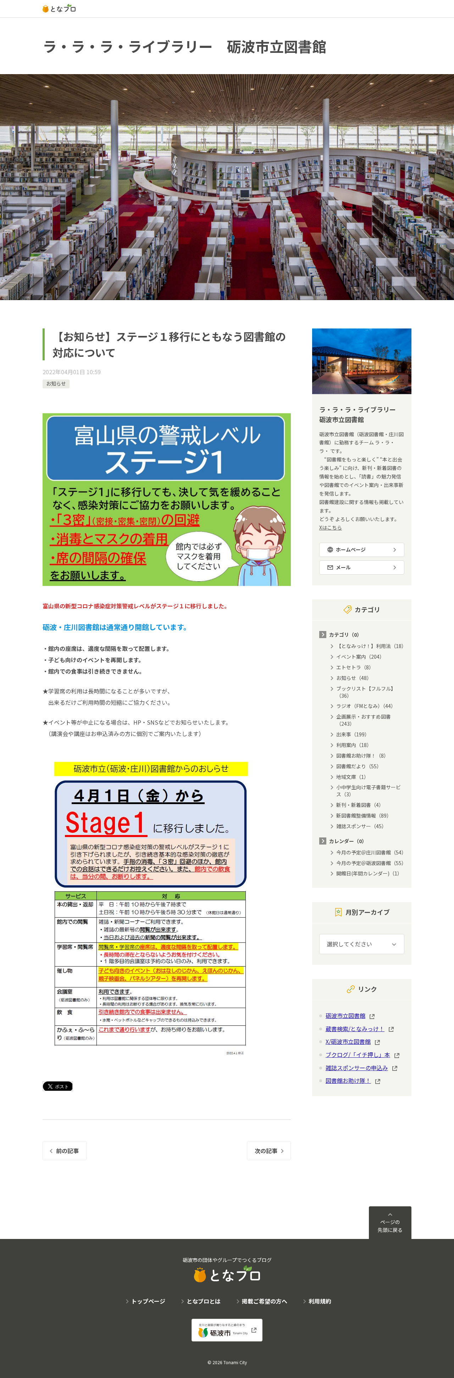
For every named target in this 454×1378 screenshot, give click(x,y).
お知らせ (56, 383)
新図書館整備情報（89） (364, 815)
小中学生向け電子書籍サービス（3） (368, 791)
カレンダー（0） (348, 841)
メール (343, 567)
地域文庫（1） (352, 776)
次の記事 (266, 1150)
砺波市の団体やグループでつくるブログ (227, 1259)
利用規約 (320, 1301)
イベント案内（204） (360, 656)
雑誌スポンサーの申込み (357, 1067)
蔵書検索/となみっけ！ (355, 1028)
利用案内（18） (354, 744)
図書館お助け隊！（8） (362, 755)
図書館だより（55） (359, 766)
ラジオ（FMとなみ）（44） (366, 705)
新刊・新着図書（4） (360, 804)
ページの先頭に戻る (390, 1225)
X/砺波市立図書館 (348, 1041)
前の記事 (67, 1150)
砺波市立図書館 (345, 1015)
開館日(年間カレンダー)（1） (369, 873)
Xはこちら (330, 527)
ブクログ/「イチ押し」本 (358, 1054)
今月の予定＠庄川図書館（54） (371, 852)
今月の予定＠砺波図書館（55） (371, 863)
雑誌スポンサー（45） (361, 826)
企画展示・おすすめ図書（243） (363, 720)
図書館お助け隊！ (348, 1080)
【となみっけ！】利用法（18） (371, 645)
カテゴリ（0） (345, 634)
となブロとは (204, 1301)
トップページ (148, 1301)
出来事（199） (353, 734)
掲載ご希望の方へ (264, 1301)
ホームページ (351, 549)
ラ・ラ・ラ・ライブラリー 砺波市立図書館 (184, 46)
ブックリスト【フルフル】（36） (366, 692)
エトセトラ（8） (355, 667)
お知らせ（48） (354, 677)
